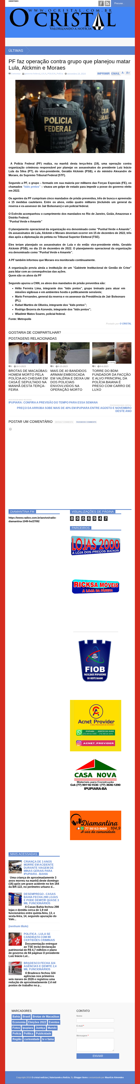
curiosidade (32, 1039)
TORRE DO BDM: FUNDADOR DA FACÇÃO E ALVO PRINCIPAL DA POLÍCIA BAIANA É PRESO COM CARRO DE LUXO (111, 380)
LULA (43, 73)
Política (28, 1033)
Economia (19, 1022)
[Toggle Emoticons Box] (10, 429)
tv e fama (48, 1039)
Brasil (26, 1016)
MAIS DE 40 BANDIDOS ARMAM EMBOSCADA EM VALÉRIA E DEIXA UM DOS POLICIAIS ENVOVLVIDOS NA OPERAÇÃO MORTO (69, 380)
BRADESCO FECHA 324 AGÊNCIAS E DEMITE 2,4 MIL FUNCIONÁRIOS (40, 966)
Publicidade (43, 1033)
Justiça (40, 1027)
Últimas (16, 50)
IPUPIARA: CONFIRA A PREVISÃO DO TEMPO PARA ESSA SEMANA (53, 402)
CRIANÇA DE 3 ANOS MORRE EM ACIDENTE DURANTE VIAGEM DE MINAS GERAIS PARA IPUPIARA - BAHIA (39, 867)
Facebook (101, 3)
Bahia (16, 1016)
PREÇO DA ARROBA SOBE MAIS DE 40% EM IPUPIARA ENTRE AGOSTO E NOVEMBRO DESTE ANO (74, 410)
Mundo (52, 1027)
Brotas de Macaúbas (46, 1016)
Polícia (60, 73)
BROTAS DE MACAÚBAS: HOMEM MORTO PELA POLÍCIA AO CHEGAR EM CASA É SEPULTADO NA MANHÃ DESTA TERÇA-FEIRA (28, 380)
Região (17, 1039)
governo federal (32, 73)
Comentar (16, 73)
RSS (107, 3)
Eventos (54, 1022)
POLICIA (51, 73)
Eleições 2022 (37, 1022)
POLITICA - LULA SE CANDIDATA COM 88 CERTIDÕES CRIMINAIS (39, 937)
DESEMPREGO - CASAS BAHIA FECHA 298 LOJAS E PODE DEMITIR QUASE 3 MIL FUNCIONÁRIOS (41, 899)
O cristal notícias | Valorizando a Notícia (51, 1077)
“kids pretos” (31, 186)
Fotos (16, 1027)
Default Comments (64, 422)
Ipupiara (28, 1027)
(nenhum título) (18, 926)
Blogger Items (81, 1077)
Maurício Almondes (114, 1077)
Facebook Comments (86, 422)
